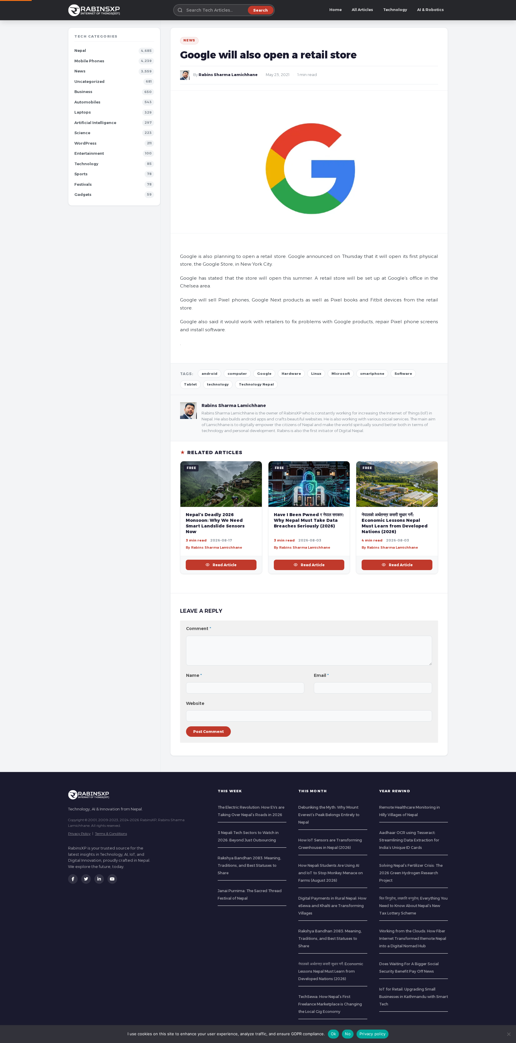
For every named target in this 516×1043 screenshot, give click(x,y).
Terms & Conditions (111, 833)
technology (218, 384)
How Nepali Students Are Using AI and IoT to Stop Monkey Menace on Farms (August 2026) (330, 873)
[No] (509, 1034)
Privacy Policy (79, 833)
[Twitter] (86, 879)
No (348, 1033)
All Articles (362, 9)
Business (83, 91)
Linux (316, 374)
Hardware (291, 374)
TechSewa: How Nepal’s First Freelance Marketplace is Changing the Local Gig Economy (330, 1004)
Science (82, 133)
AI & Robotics (430, 9)
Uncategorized (89, 81)
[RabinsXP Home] (95, 10)
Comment (198, 628)
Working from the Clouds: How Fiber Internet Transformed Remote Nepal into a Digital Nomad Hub (412, 938)
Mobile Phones (89, 61)
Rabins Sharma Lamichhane (228, 74)
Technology (395, 9)
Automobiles (87, 102)
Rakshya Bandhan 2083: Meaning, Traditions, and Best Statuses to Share (249, 865)
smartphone (372, 374)
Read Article (224, 565)
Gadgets (82, 194)
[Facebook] (73, 879)
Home (335, 9)
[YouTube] (112, 879)
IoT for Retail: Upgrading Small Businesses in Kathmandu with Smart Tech (413, 996)
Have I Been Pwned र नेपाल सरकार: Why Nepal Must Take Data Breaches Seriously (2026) (309, 520)
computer (237, 374)
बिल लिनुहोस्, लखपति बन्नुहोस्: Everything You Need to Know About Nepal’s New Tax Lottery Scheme (413, 905)
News (79, 71)
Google (264, 374)
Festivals (83, 184)
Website (195, 703)
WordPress (85, 143)
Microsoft (340, 374)
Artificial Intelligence (95, 122)
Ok (333, 1033)
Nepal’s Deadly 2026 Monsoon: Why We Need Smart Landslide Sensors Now (215, 523)
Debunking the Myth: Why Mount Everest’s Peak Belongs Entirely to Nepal (329, 814)
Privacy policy (373, 1033)
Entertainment (89, 153)
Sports (80, 174)
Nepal (80, 50)
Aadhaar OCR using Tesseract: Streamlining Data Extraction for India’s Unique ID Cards (409, 840)
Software (403, 374)
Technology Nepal (256, 384)
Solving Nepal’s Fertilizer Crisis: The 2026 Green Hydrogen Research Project (411, 873)
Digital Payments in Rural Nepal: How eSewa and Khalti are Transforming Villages (332, 905)
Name (194, 675)
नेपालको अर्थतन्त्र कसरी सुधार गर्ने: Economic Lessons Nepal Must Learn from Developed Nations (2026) (395, 523)
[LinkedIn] (99, 879)
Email (321, 675)
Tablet (190, 384)
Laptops (82, 112)
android (209, 374)
